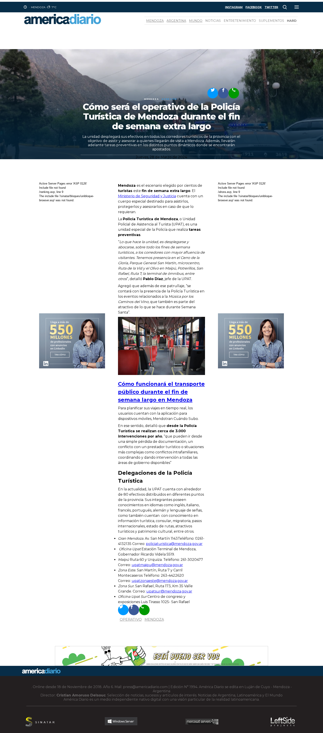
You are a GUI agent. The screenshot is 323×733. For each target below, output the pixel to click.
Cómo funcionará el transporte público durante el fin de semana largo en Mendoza (161, 392)
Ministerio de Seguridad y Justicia (147, 196)
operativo (131, 619)
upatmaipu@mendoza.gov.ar (157, 565)
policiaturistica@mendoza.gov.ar (174, 544)
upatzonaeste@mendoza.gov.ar (160, 581)
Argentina (176, 21)
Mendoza (155, 21)
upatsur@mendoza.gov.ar (169, 591)
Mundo (195, 21)
